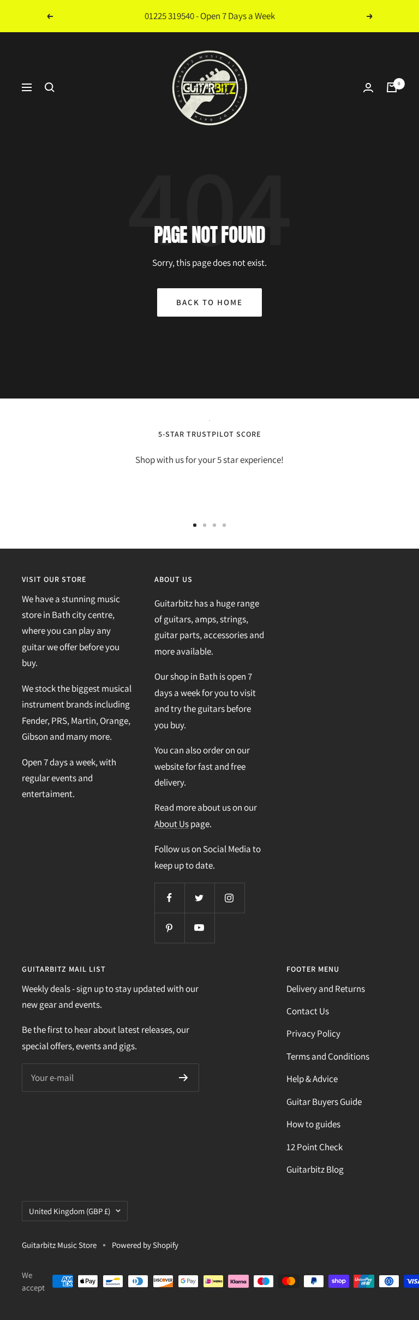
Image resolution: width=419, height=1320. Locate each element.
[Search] (50, 87)
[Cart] (391, 87)
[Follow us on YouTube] (199, 928)
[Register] (183, 1077)
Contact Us (307, 1011)
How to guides (313, 1124)
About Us (171, 824)
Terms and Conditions (327, 1056)
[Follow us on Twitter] (199, 898)
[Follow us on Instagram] (229, 898)
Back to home (209, 302)
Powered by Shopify (145, 1245)
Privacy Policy (313, 1033)
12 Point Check (314, 1147)
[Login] (368, 87)
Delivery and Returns (325, 989)
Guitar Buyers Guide (324, 1102)
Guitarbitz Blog (315, 1169)
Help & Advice (312, 1079)
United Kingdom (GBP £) (69, 1211)
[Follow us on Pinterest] (169, 928)
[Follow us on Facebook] (169, 898)
